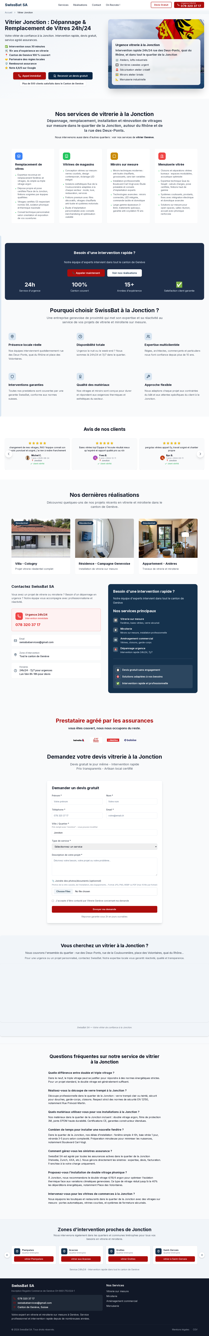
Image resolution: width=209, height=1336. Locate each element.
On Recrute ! (113, 4)
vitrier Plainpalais (33, 1259)
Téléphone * (58, 809)
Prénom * (57, 795)
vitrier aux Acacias (81, 1259)
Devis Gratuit (161, 5)
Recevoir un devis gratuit (73, 75)
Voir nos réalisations (124, 272)
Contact (96, 4)
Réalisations (80, 4)
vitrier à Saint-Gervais (175, 1259)
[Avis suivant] (200, 454)
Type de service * (61, 840)
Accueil (8, 12)
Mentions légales (180, 1329)
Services (63, 4)
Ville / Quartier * (60, 823)
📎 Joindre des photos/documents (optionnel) (76, 881)
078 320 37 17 (27, 624)
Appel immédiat (31, 75)
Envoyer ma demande (104, 909)
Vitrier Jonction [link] (25, 12)
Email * (110, 809)
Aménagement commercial (121, 1301)
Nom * (109, 795)
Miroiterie (111, 1296)
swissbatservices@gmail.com (36, 642)
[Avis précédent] (9, 454)
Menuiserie (112, 1305)
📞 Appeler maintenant (86, 272)
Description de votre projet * (67, 855)
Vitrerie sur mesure (117, 1291)
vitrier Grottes (128, 1259)
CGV (195, 1329)
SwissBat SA (16, 5)
